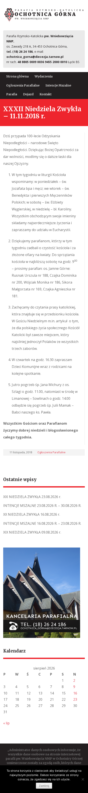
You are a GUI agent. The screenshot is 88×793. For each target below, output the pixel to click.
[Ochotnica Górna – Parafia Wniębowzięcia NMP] (44, 14)
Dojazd (28, 94)
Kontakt (45, 94)
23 (75, 699)
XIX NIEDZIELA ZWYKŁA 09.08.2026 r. (32, 532)
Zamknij (44, 786)
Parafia (11, 94)
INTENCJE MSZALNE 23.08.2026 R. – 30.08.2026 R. (42, 505)
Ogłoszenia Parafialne (23, 85)
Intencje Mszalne (58, 85)
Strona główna (17, 76)
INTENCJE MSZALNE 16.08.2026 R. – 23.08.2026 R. (42, 523)
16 (75, 693)
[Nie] (83, 779)
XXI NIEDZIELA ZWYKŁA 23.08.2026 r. (32, 496)
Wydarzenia (44, 76)
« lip (6, 723)
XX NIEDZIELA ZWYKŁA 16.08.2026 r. (31, 514)
